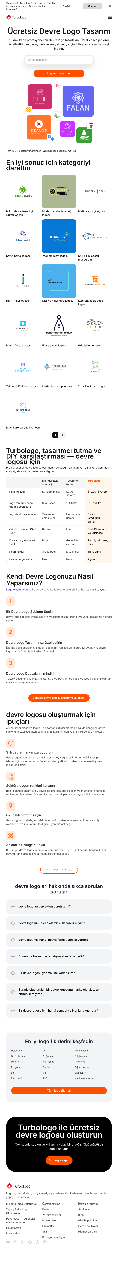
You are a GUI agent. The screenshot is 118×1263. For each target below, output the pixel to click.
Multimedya (81, 1050)
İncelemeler (49, 1220)
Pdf (45, 1078)
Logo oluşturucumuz (18, 589)
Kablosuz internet (84, 1078)
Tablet (46, 1067)
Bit (12, 1073)
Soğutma (48, 1056)
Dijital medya (82, 1067)
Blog (81, 1215)
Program (15, 1067)
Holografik (16, 1050)
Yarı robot (48, 1062)
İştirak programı (88, 1203)
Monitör (15, 1062)
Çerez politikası (88, 1226)
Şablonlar (84, 1209)
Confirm (92, 6)
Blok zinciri (17, 1078)
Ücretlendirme (51, 1203)
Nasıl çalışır (13, 1233)
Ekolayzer (80, 1073)
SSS (44, 1231)
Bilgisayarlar (81, 1056)
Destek (46, 1209)
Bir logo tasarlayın (53, 1237)
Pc (44, 1073)
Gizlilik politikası (88, 1220)
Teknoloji (80, 1062)
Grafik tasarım (18, 1056)
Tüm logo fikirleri (59, 1090)
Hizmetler (48, 1226)
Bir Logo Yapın (59, 1160)
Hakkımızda (13, 1228)
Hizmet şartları (87, 1231)
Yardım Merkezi (52, 1215)
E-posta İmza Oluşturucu (21, 1203)
